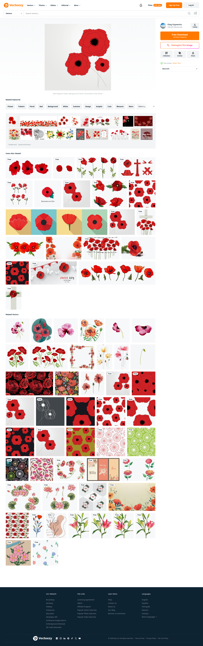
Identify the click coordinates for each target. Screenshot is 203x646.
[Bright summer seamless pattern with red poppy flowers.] (67, 383)
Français (145, 613)
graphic (99, 106)
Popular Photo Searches (86, 613)
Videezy (49, 606)
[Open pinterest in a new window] (68, 638)
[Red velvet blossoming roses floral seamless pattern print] (29, 383)
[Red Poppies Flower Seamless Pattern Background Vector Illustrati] (142, 193)
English (145, 600)
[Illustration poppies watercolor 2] (121, 357)
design (88, 106)
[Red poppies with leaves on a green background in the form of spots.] (42, 330)
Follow (195, 27)
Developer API (51, 617)
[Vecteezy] (13, 5)
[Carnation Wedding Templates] (103, 469)
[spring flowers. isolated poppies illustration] (64, 168)
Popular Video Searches (86, 617)
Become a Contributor (116, 613)
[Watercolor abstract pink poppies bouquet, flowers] (18, 330)
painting (142, 106)
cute (109, 106)
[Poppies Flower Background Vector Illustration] (50, 411)
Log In (191, 5)
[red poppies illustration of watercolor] (70, 469)
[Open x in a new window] (76, 638)
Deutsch (145, 610)
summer (76, 106)
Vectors (30, 5)
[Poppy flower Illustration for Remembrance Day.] (47, 193)
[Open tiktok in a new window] (72, 638)
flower (10, 106)
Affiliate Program (84, 606)
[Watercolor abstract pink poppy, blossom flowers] (66, 330)
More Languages (148, 617)
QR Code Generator (54, 627)
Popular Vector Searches (87, 610)
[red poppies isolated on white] (17, 357)
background (53, 106)
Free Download (180, 35)
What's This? (177, 63)
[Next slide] (152, 106)
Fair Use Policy (163, 638)
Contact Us (112, 603)
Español (145, 603)
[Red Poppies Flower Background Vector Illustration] (76, 193)
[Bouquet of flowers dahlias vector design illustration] (138, 469)
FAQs (110, 600)
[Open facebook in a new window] (57, 638)
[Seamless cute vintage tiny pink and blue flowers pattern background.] (45, 553)
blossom (120, 106)
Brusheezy (50, 600)
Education (50, 613)
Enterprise (50, 610)
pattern (21, 106)
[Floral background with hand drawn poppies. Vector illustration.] (56, 525)
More (76, 5)
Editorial (65, 5)
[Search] (189, 13)
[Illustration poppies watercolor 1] (104, 357)
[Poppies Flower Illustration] (92, 330)
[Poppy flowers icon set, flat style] (56, 222)
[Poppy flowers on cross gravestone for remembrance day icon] (146, 222)
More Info (165, 69)
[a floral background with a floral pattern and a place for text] (131, 497)
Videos (53, 5)
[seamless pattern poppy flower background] (41, 469)
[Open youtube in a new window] (80, 638)
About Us (111, 606)
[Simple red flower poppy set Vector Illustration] (29, 168)
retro (131, 106)
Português (146, 606)
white (65, 106)
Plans (150, 5)
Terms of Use (139, 638)
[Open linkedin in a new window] (64, 638)
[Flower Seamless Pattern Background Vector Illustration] (111, 442)
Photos (42, 5)
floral (32, 106)
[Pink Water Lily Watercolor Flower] (23, 497)
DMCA (79, 603)
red (41, 106)
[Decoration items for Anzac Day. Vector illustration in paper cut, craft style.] (136, 168)
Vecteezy (49, 603)
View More (146, 134)
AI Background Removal (55, 624)
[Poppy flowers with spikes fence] (101, 248)
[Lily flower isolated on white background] (78, 525)
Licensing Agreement (85, 600)
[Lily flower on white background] (101, 525)
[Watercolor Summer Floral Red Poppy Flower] (63, 248)
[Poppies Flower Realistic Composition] (138, 248)
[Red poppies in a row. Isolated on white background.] (92, 383)
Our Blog (111, 610)
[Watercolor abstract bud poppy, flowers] (143, 357)
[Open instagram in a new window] (61, 638)
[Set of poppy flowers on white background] (96, 168)
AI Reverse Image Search (56, 620)
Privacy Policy (151, 638)
